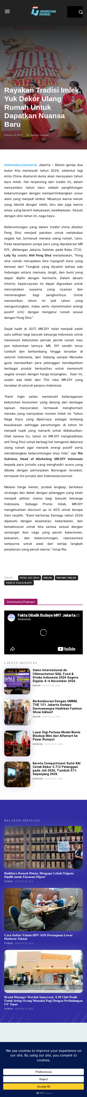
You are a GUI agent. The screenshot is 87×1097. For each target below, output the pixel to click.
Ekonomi (38, 744)
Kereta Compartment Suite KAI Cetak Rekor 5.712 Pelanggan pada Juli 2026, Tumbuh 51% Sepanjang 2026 (56, 768)
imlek (48, 578)
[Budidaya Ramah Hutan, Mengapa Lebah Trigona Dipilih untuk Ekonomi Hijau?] (43, 847)
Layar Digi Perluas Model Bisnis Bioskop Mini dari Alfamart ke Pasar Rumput (56, 735)
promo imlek (66, 578)
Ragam (37, 685)
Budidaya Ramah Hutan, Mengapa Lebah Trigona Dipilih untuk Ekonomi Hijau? (39, 875)
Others (8, 881)
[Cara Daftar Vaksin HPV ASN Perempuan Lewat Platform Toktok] (43, 909)
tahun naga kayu (19, 583)
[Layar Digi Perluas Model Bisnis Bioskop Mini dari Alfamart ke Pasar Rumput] (17, 743)
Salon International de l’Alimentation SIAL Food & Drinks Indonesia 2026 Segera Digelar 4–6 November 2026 (55, 675)
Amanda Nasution (39, 135)
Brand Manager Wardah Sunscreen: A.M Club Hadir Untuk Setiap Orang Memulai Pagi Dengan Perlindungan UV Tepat (43, 1000)
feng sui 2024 (29, 578)
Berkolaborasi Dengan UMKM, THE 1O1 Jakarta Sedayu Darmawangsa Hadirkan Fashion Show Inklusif (57, 706)
